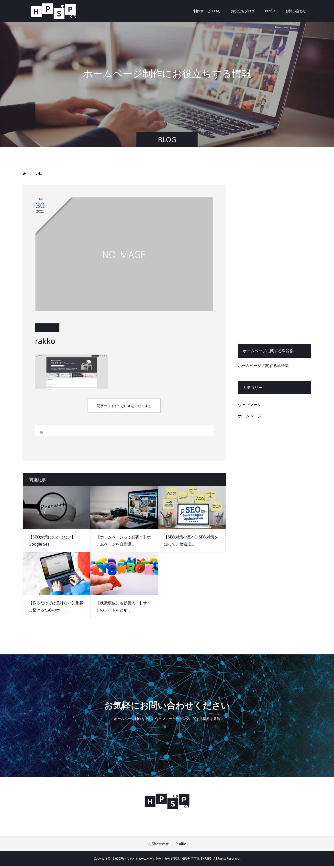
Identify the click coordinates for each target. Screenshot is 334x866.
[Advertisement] (274, 258)
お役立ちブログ (243, 11)
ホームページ (249, 416)
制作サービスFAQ (207, 11)
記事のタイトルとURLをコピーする (124, 406)
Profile (270, 11)
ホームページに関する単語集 (263, 365)
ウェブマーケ (249, 404)
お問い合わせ (296, 11)
